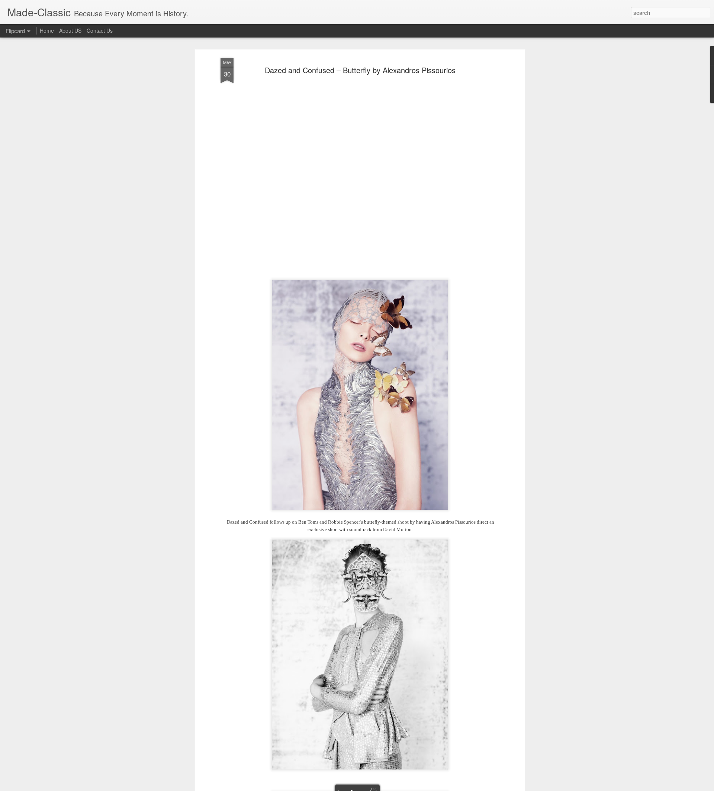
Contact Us (100, 30)
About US (70, 30)
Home (47, 30)
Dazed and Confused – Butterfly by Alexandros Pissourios (360, 70)
